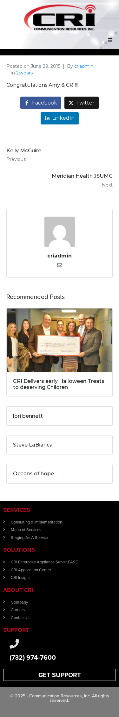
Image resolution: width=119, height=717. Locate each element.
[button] (110, 40)
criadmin (83, 66)
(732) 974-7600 (33, 657)
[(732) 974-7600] (14, 644)
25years (24, 73)
